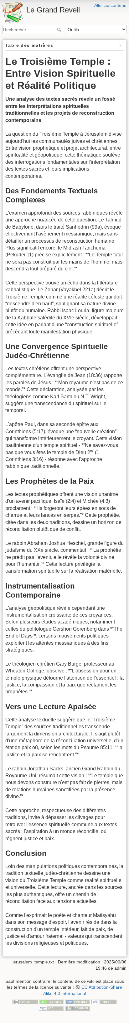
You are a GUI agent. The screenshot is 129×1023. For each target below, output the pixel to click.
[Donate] (51, 1001)
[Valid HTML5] (103, 1001)
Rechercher (60, 29)
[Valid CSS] (51, 1007)
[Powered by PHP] (77, 1001)
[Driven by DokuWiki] (77, 1007)
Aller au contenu (110, 5)
